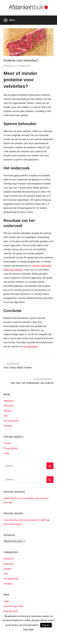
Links (6, 453)
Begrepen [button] (46, 625)
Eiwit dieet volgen (13, 524)
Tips (6, 416)
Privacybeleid (11, 448)
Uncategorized (11, 420)
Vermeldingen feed (13, 606)
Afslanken (9, 401)
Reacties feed (11, 611)
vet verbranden (30, 346)
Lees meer (28, 629)
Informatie (9, 406)
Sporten (8, 411)
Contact (8, 443)
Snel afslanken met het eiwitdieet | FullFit (25, 520)
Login (6, 601)
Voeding (8, 426)
